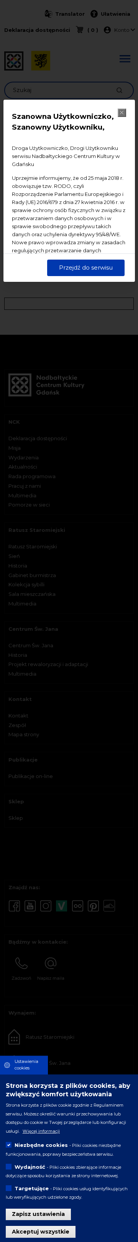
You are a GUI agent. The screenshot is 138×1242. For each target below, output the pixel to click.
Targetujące (32, 1188)
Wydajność (30, 1167)
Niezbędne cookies (41, 1145)
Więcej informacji (41, 1131)
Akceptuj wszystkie (40, 1231)
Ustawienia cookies (26, 1065)
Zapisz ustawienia (38, 1214)
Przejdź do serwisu (86, 267)
